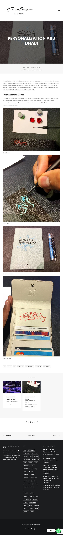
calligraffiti (27, 459)
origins (25, 496)
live (14, 366)
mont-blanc (20, 366)
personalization (29, 366)
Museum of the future (29, 490)
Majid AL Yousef (27, 484)
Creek (25, 462)
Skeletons (36, 505)
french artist (27, 468)
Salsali (25, 505)
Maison (34, 481)
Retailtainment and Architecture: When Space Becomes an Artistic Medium (51, 452)
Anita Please (27, 453)
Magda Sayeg (27, 481)
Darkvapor (26, 465)
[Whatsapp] (58, 530)
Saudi (30, 505)
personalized (46, 366)
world (32, 511)
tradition (26, 511)
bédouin (36, 456)
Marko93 (35, 484)
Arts (32, 48)
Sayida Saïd (41, 48)
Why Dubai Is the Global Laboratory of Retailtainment (51, 460)
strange (31, 508)
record (25, 502)
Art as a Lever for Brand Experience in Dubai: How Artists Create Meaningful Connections (50, 468)
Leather (9, 366)
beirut (25, 456)
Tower (36, 508)
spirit (25, 508)
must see (26, 493)
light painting (33, 478)
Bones (30, 456)
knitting (26, 475)
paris (37, 496)
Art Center (34, 453)
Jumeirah (31, 472)
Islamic (25, 472)
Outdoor (31, 496)
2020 (25, 450)
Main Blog (31, 435)
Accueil (23, 70)
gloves (34, 468)
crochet (31, 462)
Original (32, 493)
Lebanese (26, 478)
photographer (27, 499)
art (4, 366)
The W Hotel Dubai (10, 399)
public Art (35, 499)
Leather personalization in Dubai (30, 401)
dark (36, 462)
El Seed (32, 465)
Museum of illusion (28, 487)
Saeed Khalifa (32, 502)
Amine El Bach (31, 450)
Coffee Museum (35, 459)
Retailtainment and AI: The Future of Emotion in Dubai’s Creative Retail (51, 478)
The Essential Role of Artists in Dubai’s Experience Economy (51, 486)
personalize (38, 366)
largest (32, 475)
